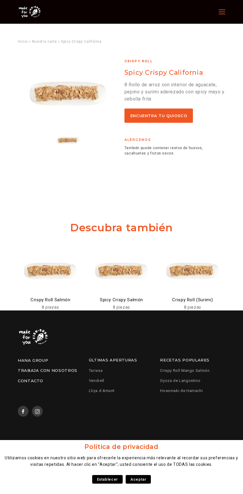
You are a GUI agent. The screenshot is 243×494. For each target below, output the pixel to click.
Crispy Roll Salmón (51, 299)
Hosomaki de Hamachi (181, 390)
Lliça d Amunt (102, 390)
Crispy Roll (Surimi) (192, 299)
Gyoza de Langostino (180, 380)
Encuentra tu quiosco (158, 115)
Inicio (23, 41)
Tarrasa (96, 370)
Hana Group (33, 360)
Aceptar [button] (138, 479)
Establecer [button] (107, 479)
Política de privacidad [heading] (121, 446)
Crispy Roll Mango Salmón (185, 370)
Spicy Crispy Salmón (121, 299)
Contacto (30, 380)
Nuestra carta (44, 41)
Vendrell (96, 380)
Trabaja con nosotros (47, 370)
